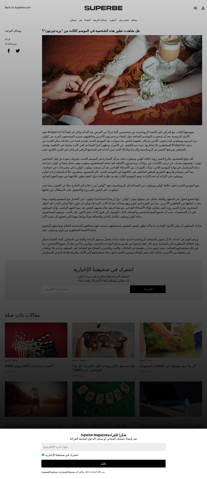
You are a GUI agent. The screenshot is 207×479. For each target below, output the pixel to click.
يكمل (103, 463)
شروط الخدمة (68, 472)
